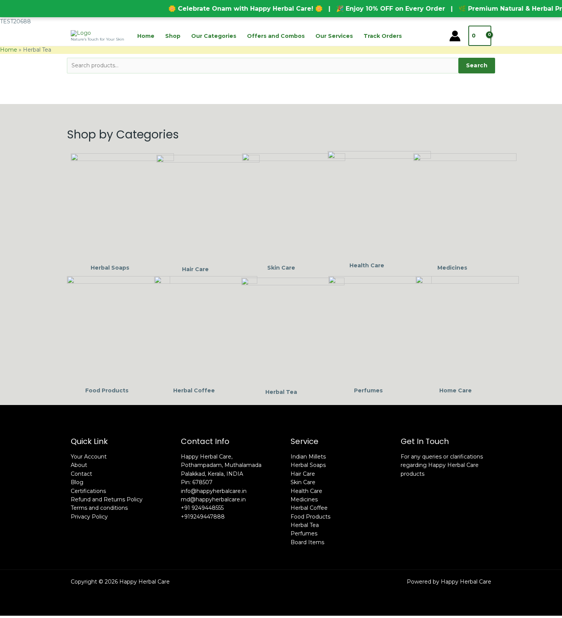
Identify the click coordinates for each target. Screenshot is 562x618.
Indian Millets (308, 456)
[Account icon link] (455, 36)
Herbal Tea (305, 525)
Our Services (334, 36)
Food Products (310, 516)
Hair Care (303, 473)
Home (145, 36)
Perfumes (304, 533)
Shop (172, 36)
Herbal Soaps (308, 465)
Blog (77, 482)
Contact (81, 473)
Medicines (304, 499)
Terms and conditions (99, 507)
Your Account (89, 456)
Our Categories (213, 36)
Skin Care (303, 482)
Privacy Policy (89, 516)
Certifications (88, 491)
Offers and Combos (276, 36)
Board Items (307, 542)
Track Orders (383, 36)
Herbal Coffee (309, 507)
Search (476, 65)
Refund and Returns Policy (107, 499)
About (79, 465)
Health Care (306, 491)
